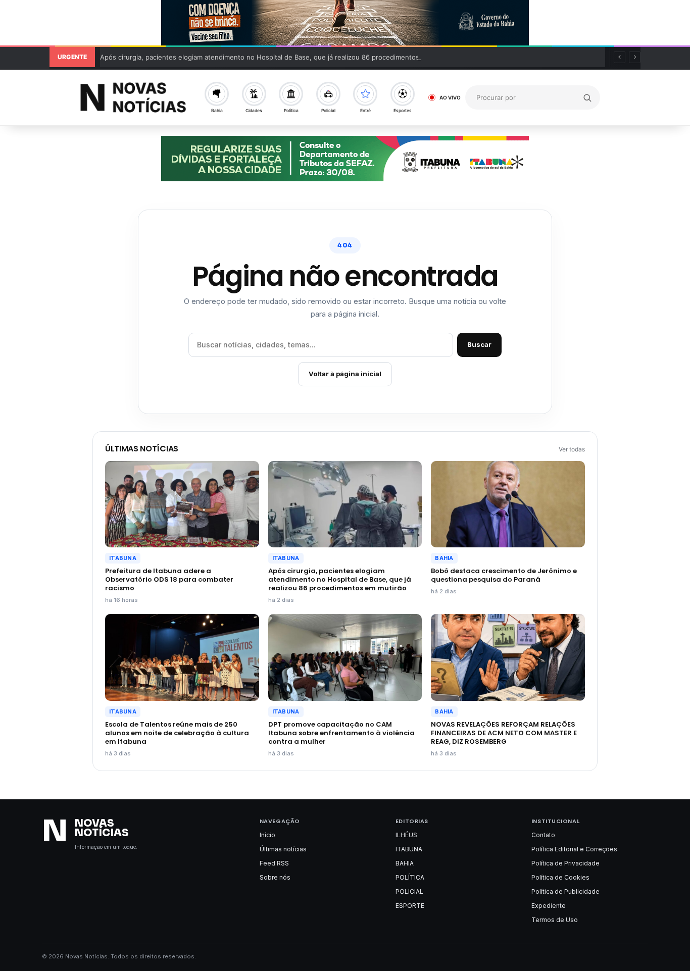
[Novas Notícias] (133, 97)
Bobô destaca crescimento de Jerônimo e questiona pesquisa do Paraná (504, 575)
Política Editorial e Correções (574, 849)
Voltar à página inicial (345, 374)
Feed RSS (274, 863)
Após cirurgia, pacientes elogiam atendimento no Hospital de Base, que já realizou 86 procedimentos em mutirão (278, 57)
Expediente (548, 905)
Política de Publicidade (565, 891)
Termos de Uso (554, 920)
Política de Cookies (560, 877)
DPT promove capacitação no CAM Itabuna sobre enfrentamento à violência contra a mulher (341, 733)
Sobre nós (275, 877)
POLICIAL (409, 891)
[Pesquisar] (587, 97)
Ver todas (572, 449)
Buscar (479, 344)
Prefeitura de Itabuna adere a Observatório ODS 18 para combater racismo (169, 579)
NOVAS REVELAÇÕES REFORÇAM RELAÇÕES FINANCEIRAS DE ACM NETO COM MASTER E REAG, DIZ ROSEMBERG (504, 733)
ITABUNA (122, 557)
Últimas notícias (283, 849)
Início (267, 835)
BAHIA (444, 557)
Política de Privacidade (565, 863)
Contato (543, 835)
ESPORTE (410, 905)
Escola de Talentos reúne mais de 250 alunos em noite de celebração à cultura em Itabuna (177, 733)
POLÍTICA (410, 877)
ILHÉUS (406, 835)
